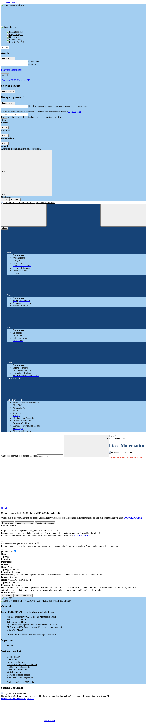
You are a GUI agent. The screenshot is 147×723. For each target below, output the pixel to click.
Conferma (15, 200)
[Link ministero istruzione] (14, 5)
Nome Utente (34, 61)
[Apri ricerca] (123, 215)
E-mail (31, 106)
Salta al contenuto (9, 2)
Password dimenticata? (11, 70)
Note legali (12, 659)
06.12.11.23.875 (18, 619)
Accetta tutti (45, 523)
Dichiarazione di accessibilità (20, 667)
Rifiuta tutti (24, 523)
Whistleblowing (14, 672)
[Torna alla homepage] (73, 202)
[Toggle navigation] (24, 215)
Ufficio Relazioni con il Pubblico (22, 664)
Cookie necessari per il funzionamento (18, 543)
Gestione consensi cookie (18, 675)
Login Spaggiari (74, 112)
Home (112, 436)
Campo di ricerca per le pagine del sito (18, 456)
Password (32, 64)
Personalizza (7, 523)
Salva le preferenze (23, 595)
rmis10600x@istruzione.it (36, 624)
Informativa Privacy (16, 662)
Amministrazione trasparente (20, 677)
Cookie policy (13, 657)
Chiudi (4, 128)
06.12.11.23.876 (18, 622)
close (4, 228)
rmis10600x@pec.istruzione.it (37, 627)
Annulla (5, 200)
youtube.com (7, 551)
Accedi (5, 47)
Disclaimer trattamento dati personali (17, 698)
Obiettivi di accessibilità (17, 669)
